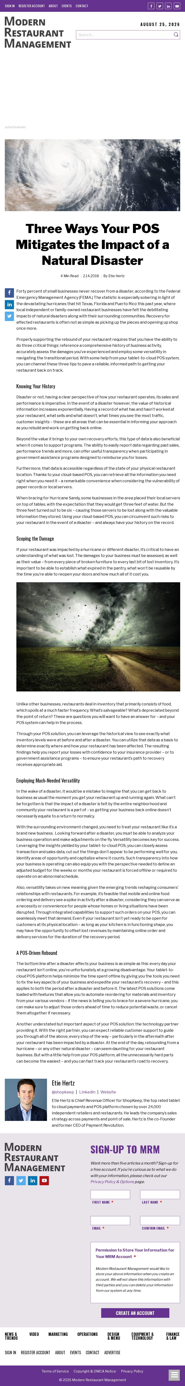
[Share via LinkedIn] (9, 304)
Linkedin (87, 1092)
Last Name (150, 1202)
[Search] (176, 35)
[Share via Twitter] (9, 316)
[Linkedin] (168, 6)
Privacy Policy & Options (112, 1181)
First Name (101, 1202)
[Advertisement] (92, 91)
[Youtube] (177, 6)
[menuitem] (10, 5)
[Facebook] (151, 6)
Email (96, 1228)
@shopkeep (63, 1092)
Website (108, 1092)
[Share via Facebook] (9, 292)
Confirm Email (153, 1228)
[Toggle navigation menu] (174, 1375)
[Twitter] (160, 6)
